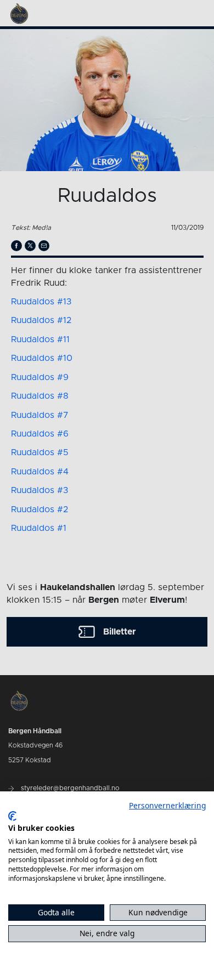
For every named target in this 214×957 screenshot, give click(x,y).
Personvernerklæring (167, 805)
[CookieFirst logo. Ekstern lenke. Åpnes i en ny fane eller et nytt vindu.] (12, 816)
